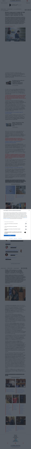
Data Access (15, 238)
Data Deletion (11, 238)
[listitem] (15, 221)
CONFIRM (9, 235)
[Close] (29, 210)
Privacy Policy (20, 238)
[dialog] (15, 224)
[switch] (25, 223)
